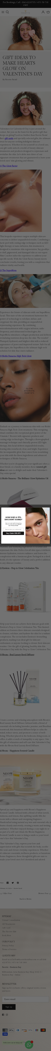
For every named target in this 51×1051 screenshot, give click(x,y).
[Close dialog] (48, 509)
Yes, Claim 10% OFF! (13, 533)
